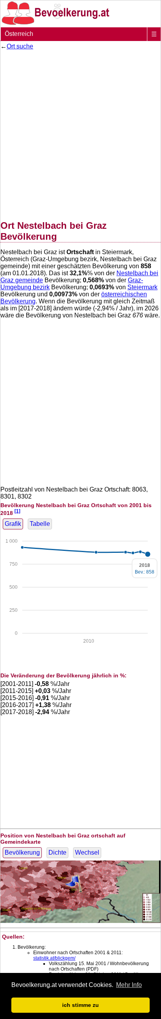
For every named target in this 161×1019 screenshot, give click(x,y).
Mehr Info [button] (129, 985)
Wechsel (87, 852)
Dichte (57, 852)
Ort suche (20, 46)
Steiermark (142, 287)
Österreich (19, 33)
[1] (17, 510)
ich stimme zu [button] (80, 1005)
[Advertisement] (80, 133)
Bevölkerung (22, 852)
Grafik (13, 523)
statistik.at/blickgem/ (54, 958)
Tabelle (40, 523)
